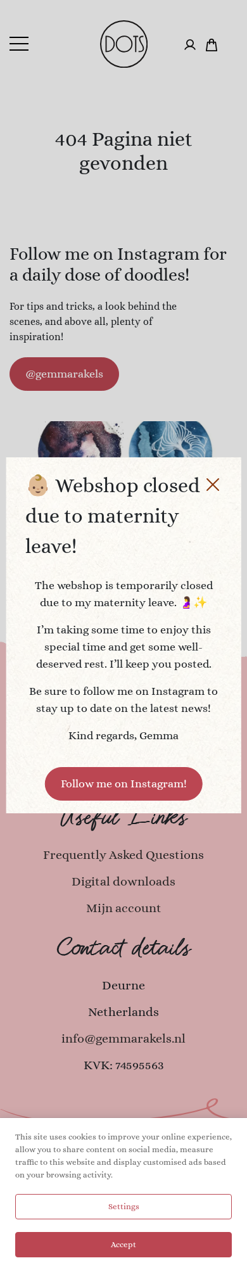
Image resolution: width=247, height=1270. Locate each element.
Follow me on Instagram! (124, 783)
